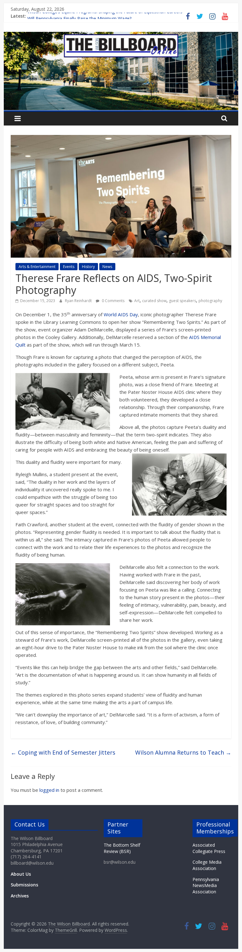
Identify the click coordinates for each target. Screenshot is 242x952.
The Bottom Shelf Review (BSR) (122, 848)
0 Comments (112, 300)
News (107, 266)
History (88, 266)
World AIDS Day (121, 314)
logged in (49, 790)
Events (68, 266)
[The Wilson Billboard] (121, 35)
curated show (154, 300)
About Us (21, 874)
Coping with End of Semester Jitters (63, 752)
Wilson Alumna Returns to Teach (183, 752)
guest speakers (182, 300)
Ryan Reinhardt (79, 300)
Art (137, 300)
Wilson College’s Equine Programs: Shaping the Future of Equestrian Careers (104, 16)
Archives (20, 896)
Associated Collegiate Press (209, 848)
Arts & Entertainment (37, 266)
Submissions (24, 885)
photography (210, 300)
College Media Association (207, 865)
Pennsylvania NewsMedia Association (206, 885)
